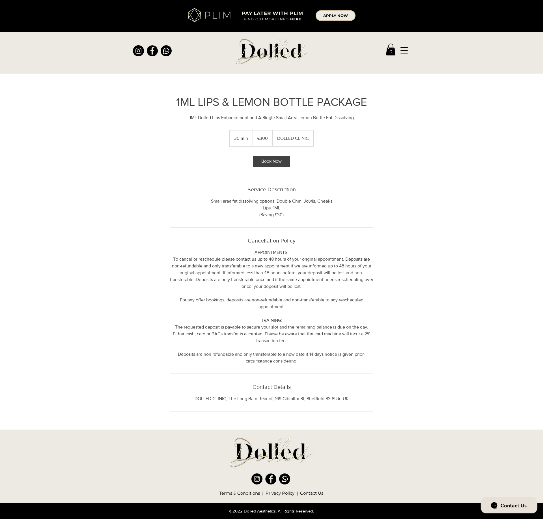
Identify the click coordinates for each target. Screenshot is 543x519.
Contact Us (311, 493)
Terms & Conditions (240, 493)
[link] (391, 49)
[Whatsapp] (166, 50)
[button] (404, 50)
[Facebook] (152, 50)
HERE (295, 19)
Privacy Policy (280, 493)
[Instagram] (138, 50)
